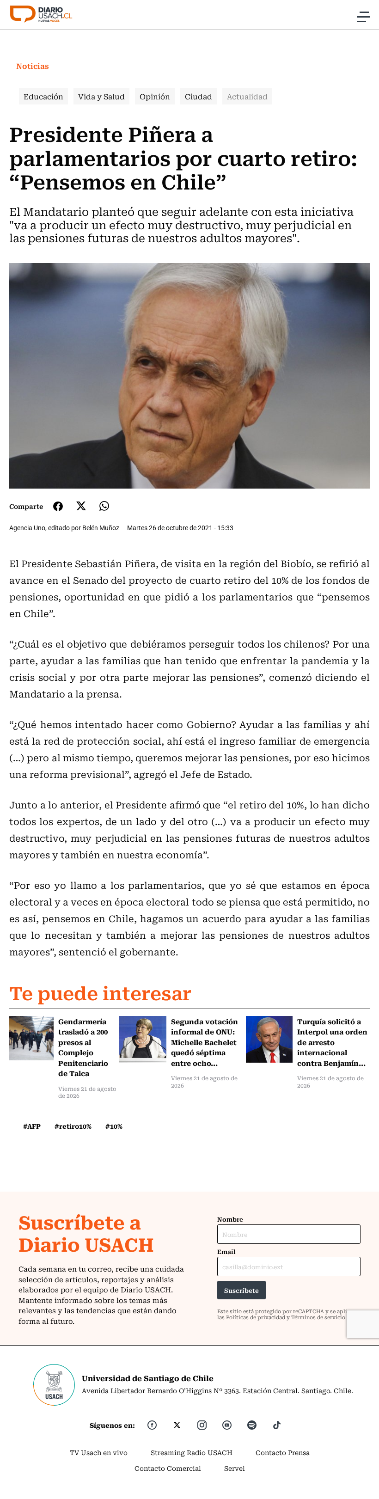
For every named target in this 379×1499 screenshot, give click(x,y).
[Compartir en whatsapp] (104, 506)
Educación (43, 96)
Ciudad (198, 96)
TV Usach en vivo (99, 1452)
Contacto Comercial (167, 1468)
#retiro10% (73, 1126)
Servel (234, 1468)
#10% (113, 1126)
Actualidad (247, 96)
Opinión (155, 96)
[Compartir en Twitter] (81, 506)
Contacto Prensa (283, 1452)
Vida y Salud (101, 96)
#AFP (32, 1126)
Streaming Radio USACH (191, 1452)
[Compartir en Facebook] (58, 506)
